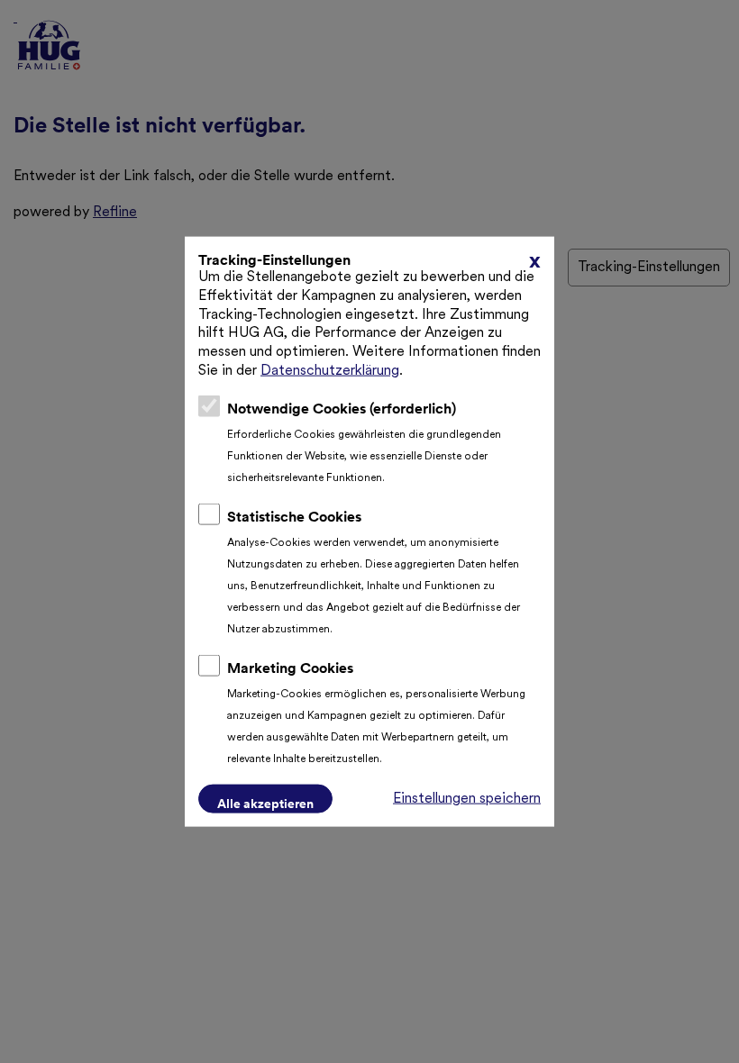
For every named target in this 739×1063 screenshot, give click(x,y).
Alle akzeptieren (265, 803)
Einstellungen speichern (467, 798)
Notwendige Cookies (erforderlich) (341, 407)
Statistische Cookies (294, 515)
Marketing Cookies (290, 667)
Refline (115, 212)
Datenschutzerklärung (329, 371)
